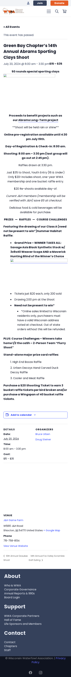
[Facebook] (30, 672)
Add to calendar (21, 415)
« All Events (11, 27)
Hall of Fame (12, 620)
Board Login (12, 597)
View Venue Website (15, 546)
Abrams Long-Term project (38, 120)
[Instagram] (40, 672)
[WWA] (13, 11)
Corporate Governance (20, 589)
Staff (7, 650)
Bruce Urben (43, 434)
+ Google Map (51, 530)
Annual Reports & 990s (19, 593)
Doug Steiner (43, 439)
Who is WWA (12, 585)
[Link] (28, 3)
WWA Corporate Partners (21, 616)
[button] (48, 11)
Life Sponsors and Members (23, 624)
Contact (10, 642)
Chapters (10, 646)
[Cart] (64, 11)
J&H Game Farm (13, 520)
